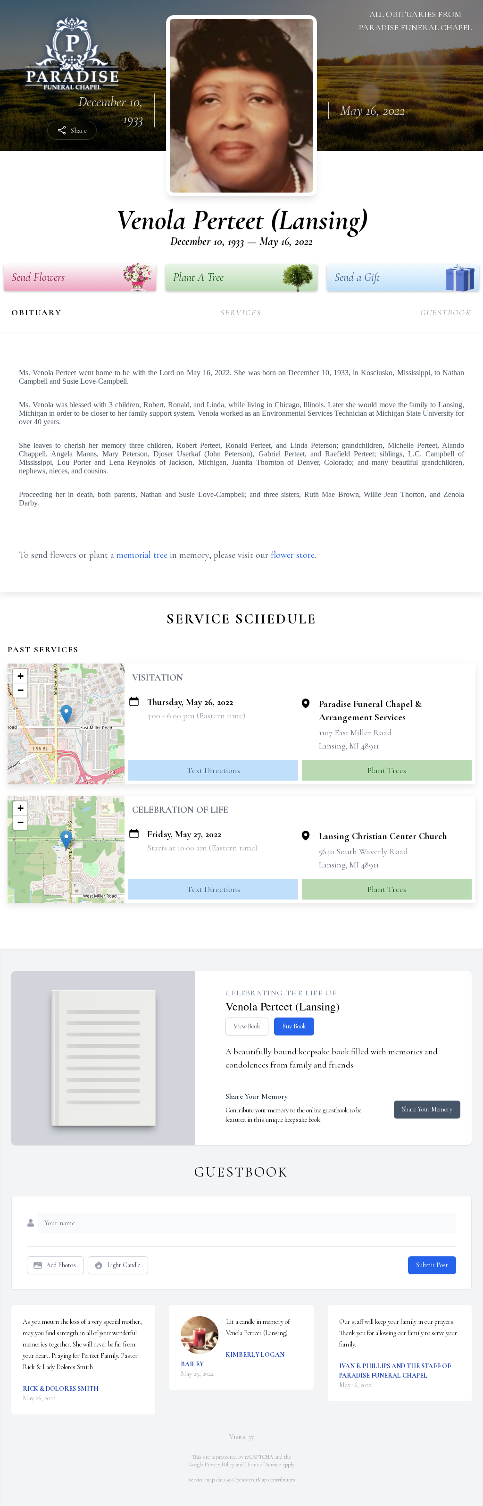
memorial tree (142, 555)
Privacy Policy (219, 1464)
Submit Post (432, 1265)
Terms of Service (263, 1464)
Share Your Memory (427, 1109)
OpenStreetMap (250, 1479)
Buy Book (294, 1026)
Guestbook (446, 312)
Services (240, 312)
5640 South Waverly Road (363, 851)
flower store (293, 555)
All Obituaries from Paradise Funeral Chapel (415, 21)
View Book (246, 1026)
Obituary (36, 312)
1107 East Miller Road (355, 732)
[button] (66, 714)
